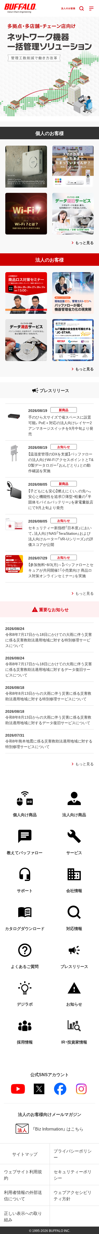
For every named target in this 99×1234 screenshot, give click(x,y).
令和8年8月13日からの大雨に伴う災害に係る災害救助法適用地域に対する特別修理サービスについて (48, 695)
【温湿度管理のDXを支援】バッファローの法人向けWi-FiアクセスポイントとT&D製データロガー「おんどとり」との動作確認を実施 (60, 462)
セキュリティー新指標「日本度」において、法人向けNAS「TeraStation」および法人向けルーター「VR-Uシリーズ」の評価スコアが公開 (60, 536)
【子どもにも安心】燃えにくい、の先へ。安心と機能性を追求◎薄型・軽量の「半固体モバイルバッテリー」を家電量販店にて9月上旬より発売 (60, 499)
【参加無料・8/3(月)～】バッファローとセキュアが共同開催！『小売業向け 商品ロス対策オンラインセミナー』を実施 (60, 570)
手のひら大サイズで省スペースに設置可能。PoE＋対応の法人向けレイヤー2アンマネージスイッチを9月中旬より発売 (60, 425)
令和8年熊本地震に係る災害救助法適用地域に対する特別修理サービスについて (48, 743)
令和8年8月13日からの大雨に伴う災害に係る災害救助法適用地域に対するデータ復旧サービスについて (48, 719)
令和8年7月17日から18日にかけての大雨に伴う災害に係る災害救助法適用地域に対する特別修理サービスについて (48, 640)
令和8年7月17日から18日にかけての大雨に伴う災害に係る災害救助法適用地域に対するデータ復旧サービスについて (48, 669)
